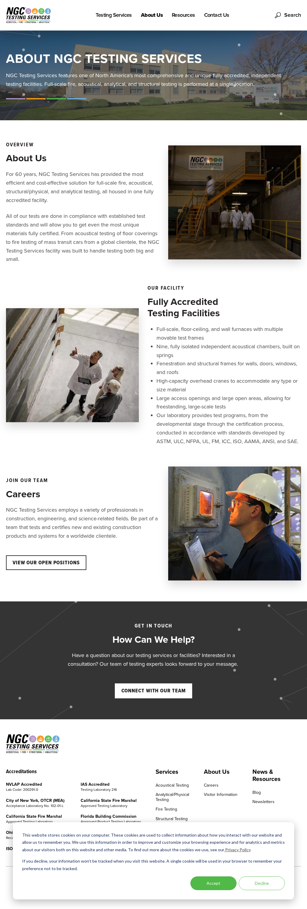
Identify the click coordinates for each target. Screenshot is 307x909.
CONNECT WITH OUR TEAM (153, 690)
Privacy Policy (237, 849)
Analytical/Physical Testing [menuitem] (172, 797)
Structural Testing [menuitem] (172, 819)
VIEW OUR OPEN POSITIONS (46, 562)
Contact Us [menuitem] (216, 15)
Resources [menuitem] (183, 15)
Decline (262, 883)
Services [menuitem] (167, 771)
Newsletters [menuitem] (263, 802)
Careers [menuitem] (211, 785)
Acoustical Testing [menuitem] (172, 785)
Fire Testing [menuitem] (166, 809)
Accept (213, 883)
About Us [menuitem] (152, 15)
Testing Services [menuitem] (114, 15)
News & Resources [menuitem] (266, 775)
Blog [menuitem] (256, 792)
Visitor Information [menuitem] (220, 794)
